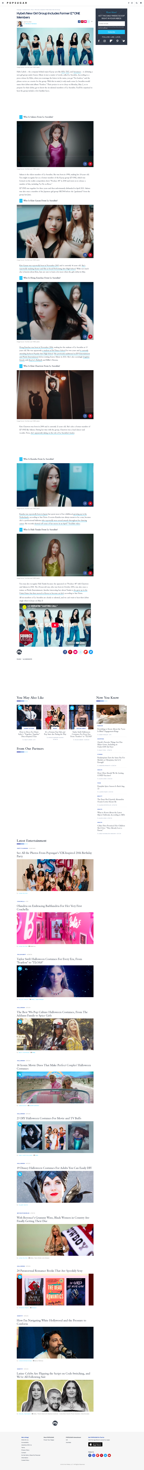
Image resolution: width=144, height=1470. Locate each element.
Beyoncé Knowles (23, 1213)
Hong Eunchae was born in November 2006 (36, 347)
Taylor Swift (21, 954)
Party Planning (22, 848)
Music (19, 659)
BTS (63, 72)
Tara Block (23, 1105)
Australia (68, 1442)
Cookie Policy (25, 1460)
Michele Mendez (31, 23)
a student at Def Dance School (53, 350)
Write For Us (24, 1440)
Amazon (34, 1307)
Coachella (21, 901)
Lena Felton (23, 893)
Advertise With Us (26, 1445)
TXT (67, 72)
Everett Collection (34, 1105)
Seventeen (77, 72)
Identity (20, 1316)
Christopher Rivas (25, 1361)
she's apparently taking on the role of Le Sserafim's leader (52, 433)
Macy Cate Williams (25, 1155)
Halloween (21, 1007)
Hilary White (23, 1205)
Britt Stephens (24, 1052)
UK (67, 1440)
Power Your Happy (49, 1440)
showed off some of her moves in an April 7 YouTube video (57, 524)
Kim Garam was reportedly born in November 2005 (39, 265)
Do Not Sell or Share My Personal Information (30, 1456)
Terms (110, 27)
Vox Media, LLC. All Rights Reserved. (74, 1464)
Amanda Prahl (24, 1307)
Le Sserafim (27, 659)
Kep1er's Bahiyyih (35, 360)
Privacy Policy (115, 27)
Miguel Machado (25, 1414)
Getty (33, 1052)
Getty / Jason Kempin (37, 999)
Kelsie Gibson (24, 999)
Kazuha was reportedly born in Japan (33, 514)
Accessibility (25, 1442)
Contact (23, 1452)
